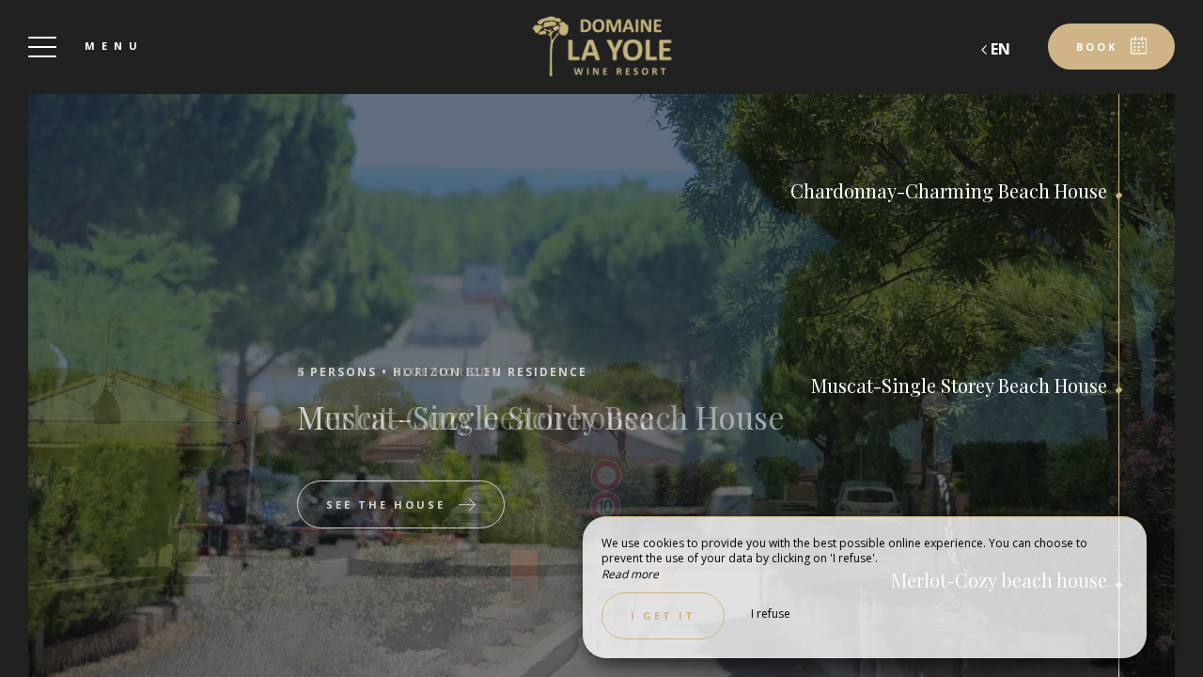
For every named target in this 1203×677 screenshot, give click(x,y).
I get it (663, 615)
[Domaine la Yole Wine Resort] (601, 47)
